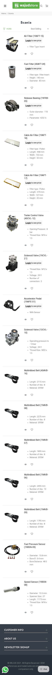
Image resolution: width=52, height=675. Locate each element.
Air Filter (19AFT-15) (34, 36)
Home (3, 13)
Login (28, 40)
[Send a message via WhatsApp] (5, 670)
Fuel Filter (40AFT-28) (34, 64)
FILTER (9, 29)
